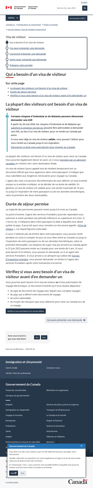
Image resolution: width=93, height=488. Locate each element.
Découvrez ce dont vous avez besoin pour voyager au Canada (43, 147)
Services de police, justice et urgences (62, 404)
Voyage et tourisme (14, 415)
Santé (8, 431)
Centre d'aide (11, 368)
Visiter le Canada (50, 24)
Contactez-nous (53, 368)
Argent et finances (54, 420)
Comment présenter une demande (28, 53)
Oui (36, 337)
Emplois (9, 404)
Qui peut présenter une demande (27, 48)
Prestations (11, 426)
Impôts (9, 436)
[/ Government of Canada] (22, 7)
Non (23, 474)
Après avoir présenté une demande (28, 59)
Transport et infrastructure (58, 410)
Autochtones (52, 431)
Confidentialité (12, 482)
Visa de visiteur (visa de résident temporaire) (27, 29)
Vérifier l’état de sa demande (18, 373)
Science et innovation (55, 426)
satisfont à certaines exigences (27, 127)
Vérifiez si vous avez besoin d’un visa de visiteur (25, 311)
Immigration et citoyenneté (29, 24)
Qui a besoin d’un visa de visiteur (27, 42)
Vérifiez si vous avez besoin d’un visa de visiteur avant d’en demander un (48, 95)
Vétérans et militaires (55, 436)
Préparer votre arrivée (21, 65)
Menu (14, 17)
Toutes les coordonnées (16, 390)
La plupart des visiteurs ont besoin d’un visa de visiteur (39, 88)
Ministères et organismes (57, 390)
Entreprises (11, 420)
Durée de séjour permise (23, 91)
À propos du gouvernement (17, 395)
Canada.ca (10, 24)
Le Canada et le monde (56, 415)
